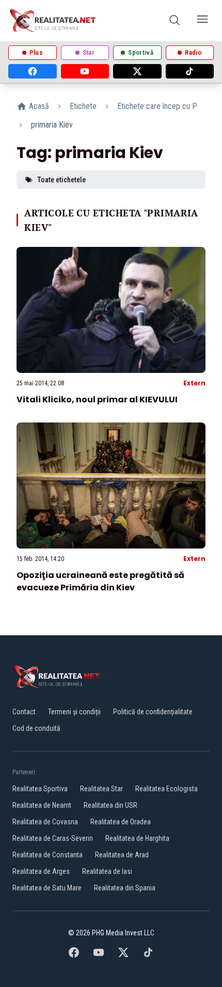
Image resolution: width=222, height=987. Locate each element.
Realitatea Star (101, 789)
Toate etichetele (61, 180)
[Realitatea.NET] (53, 20)
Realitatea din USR (110, 805)
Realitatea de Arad (122, 855)
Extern (194, 383)
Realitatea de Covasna (45, 822)
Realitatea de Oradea (120, 822)
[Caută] (174, 21)
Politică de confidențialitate (153, 712)
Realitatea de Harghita (137, 838)
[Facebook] (32, 71)
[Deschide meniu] (202, 21)
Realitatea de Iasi (107, 871)
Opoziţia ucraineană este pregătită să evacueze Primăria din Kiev (100, 581)
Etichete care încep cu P (157, 106)
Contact (24, 712)
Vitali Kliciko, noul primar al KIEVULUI (97, 399)
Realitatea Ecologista (166, 789)
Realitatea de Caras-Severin (52, 838)
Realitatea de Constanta (47, 855)
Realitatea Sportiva (40, 789)
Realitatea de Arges (41, 871)
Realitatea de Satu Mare (47, 888)
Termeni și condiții (74, 712)
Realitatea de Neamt (41, 805)
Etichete (83, 106)
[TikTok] (190, 71)
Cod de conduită (36, 728)
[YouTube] (85, 71)
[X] (137, 71)
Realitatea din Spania (124, 888)
